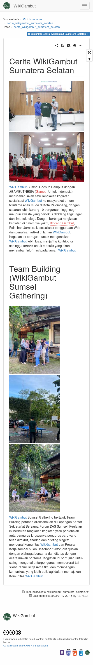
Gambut (41, 191)
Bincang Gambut (62, 223)
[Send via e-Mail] (69, 45)
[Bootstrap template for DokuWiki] (62, 652)
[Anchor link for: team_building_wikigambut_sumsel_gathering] (52, 295)
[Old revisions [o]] (89, 52)
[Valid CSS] (81, 652)
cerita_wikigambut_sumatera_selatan (37, 27)
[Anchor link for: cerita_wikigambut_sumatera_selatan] (78, 70)
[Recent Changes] (63, 45)
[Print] (75, 45)
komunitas (36, 19)
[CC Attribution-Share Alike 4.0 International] (12, 632)
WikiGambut (18, 187)
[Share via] (56, 45)
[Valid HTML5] (74, 652)
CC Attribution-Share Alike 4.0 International (25, 645)
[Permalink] (81, 45)
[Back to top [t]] (89, 58)
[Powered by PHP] (68, 652)
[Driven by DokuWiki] (87, 652)
